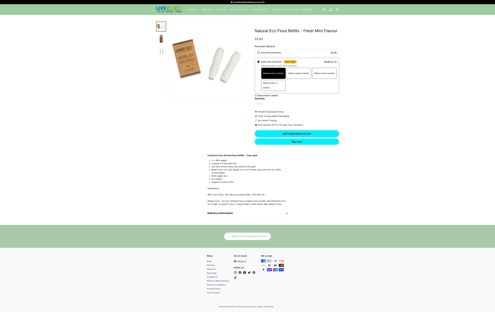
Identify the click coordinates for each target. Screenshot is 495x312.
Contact (260, 9)
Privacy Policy (213, 289)
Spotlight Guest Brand (292, 9)
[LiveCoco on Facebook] (240, 272)
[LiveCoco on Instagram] (235, 272)
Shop (192, 9)
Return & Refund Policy (218, 281)
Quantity (260, 98)
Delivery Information (220, 213)
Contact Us (212, 277)
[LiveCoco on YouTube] (244, 272)
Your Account (213, 292)
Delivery (211, 265)
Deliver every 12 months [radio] (270, 85)
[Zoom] (207, 60)
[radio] (297, 53)
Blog (221, 9)
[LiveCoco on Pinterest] (254, 272)
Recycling (239, 9)
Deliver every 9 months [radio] (324, 73)
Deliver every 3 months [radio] (273, 73)
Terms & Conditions (216, 285)
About (206, 9)
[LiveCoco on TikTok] (235, 277)
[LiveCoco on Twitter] (249, 272)
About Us (211, 269)
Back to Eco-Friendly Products (249, 236)
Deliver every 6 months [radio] (299, 73)
